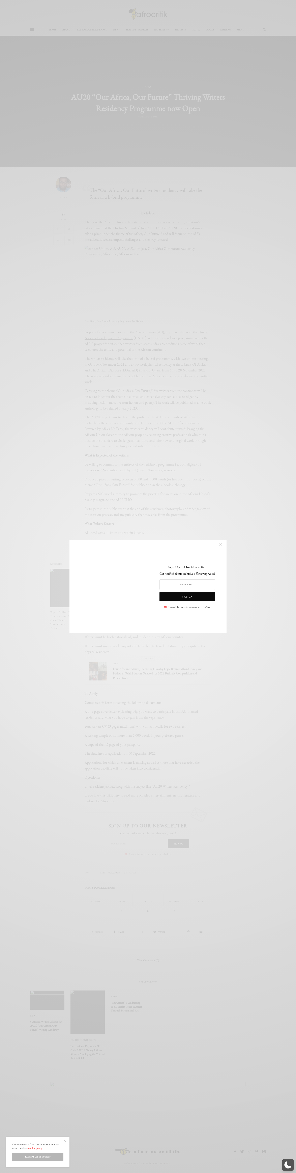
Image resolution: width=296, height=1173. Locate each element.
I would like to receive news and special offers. (189, 607)
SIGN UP (187, 596)
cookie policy (35, 1148)
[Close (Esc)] (220, 546)
